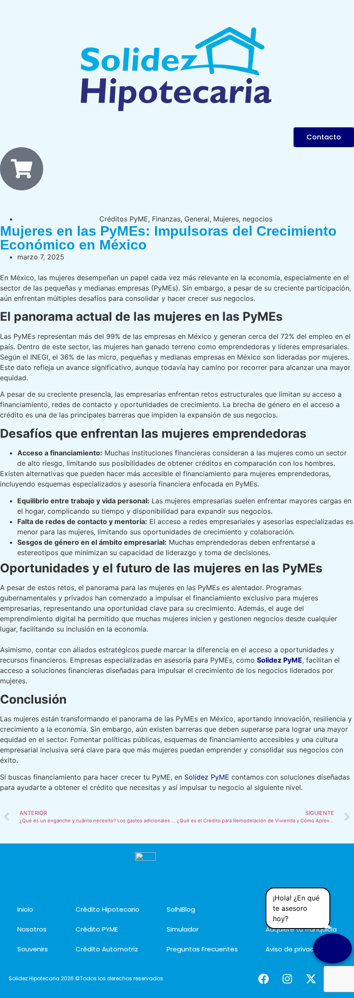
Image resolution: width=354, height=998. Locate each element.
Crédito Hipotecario (107, 909)
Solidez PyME (206, 777)
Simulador (183, 929)
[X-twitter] (311, 978)
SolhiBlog (181, 909)
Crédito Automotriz (107, 949)
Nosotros (32, 929)
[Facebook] (263, 978)
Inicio (25, 909)
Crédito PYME (97, 929)
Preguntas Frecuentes (202, 949)
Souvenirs (32, 949)
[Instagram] (287, 978)
